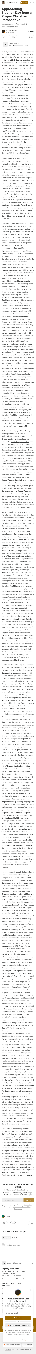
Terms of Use (28, 1205)
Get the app (28, 1345)
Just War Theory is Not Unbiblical (11, 1284)
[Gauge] (31, 44)
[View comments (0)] (11, 37)
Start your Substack (13, 1345)
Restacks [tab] (15, 1238)
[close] (30, 1290)
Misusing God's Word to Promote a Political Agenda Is (13, 1272)
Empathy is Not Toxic (10, 1269)
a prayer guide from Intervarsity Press (17, 942)
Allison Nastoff (11, 30)
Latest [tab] (9, 1263)
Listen (32, 31)
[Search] (32, 1263)
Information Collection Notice (21, 1207)
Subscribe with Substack (19, 1325)
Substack (8, 1350)
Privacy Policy (24, 1334)
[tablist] (10, 1238)
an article (10, 512)
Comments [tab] (6, 1238)
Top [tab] (4, 1263)
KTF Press (19, 946)
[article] (18, 1273)
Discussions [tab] (17, 1263)
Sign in (32, 3)
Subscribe (24, 3)
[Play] (5, 44)
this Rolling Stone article (20, 442)
